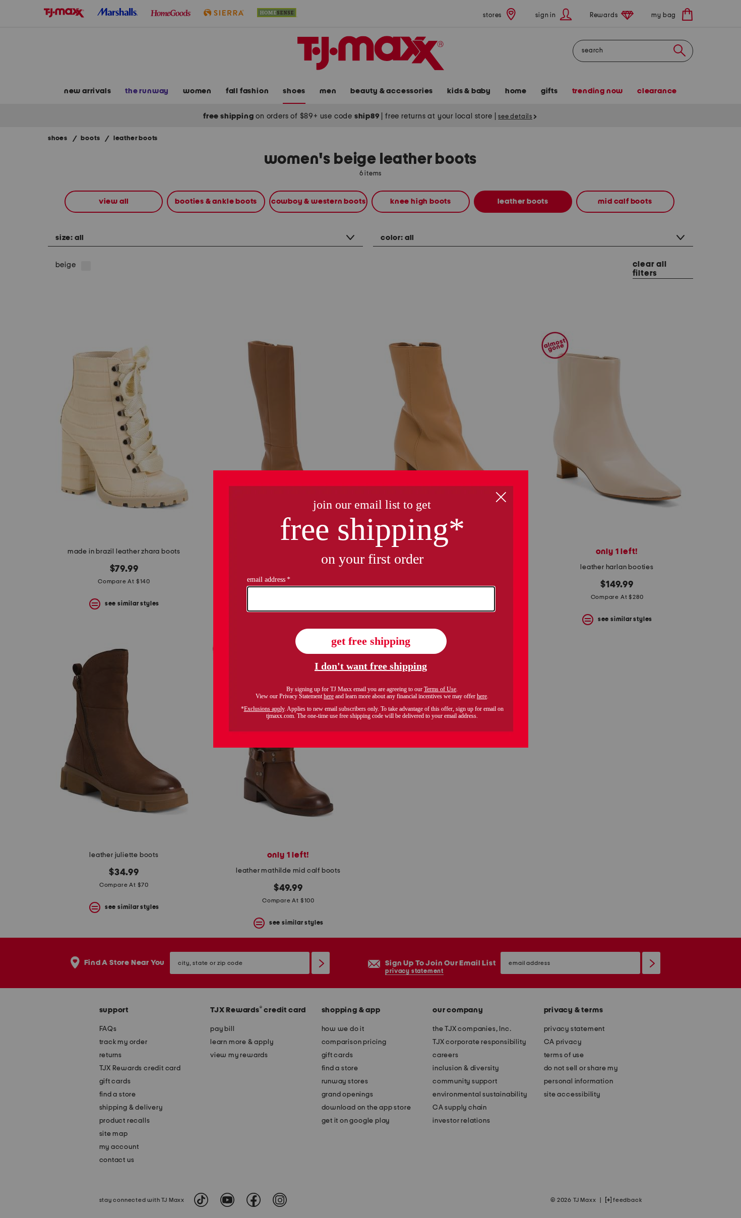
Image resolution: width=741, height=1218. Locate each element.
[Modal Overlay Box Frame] (370, 609)
